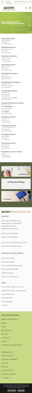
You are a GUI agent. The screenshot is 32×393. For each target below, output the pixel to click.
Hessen (4, 341)
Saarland (4, 363)
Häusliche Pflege (7, 258)
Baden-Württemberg (9, 319)
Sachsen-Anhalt (7, 370)
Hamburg (5, 338)
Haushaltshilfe (6, 298)
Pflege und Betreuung (10, 277)
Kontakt (5, 216)
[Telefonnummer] (26, 8)
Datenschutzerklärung (12, 253)
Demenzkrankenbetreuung (11, 265)
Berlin (3, 327)
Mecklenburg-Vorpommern (11, 345)
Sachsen (4, 367)
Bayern (4, 323)
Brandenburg (6, 330)
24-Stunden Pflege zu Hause (12, 287)
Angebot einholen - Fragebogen (13, 290)
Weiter (23, 387)
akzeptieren (12, 390)
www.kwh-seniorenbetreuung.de (14, 242)
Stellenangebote (7, 273)
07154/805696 (12, 237)
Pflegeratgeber (7, 301)
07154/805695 (12, 233)
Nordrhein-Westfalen (9, 359)
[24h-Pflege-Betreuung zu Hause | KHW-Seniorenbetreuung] (9, 8)
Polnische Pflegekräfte (10, 269)
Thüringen (5, 378)
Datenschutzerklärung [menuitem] (20, 1)
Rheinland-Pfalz (7, 356)
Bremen (4, 334)
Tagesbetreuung (7, 294)
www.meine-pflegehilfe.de (11, 246)
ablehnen (21, 390)
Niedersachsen (7, 352)
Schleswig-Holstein (8, 374)
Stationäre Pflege (8, 262)
